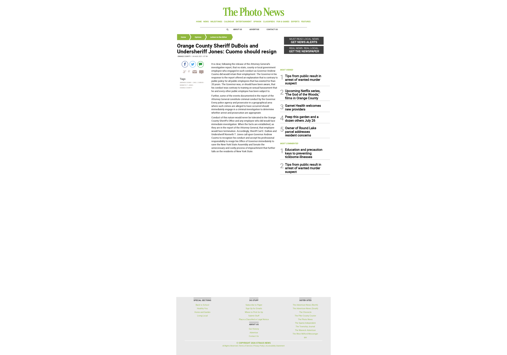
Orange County (184, 56)
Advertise (254, 29)
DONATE (324, 3)
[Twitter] (192, 64)
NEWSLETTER (309, 3)
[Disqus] (227, 190)
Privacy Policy (259, 345)
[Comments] (200, 64)
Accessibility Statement (275, 345)
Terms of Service (245, 345)
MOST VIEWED (286, 69)
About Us (237, 29)
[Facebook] (185, 64)
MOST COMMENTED (289, 143)
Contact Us (272, 29)
